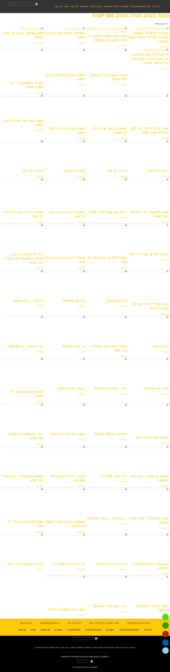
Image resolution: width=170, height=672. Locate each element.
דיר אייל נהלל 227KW (69, 564)
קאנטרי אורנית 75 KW (152, 437)
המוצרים (124, 6)
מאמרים (84, 6)
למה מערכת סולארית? (140, 6)
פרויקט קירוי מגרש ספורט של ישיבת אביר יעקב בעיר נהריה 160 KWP (150, 59)
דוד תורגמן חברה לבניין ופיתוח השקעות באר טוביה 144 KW (23, 258)
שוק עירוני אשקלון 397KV (66, 610)
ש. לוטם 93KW (74, 346)
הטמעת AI (93, 667)
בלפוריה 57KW (158, 171)
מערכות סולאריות (111, 6)
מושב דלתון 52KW (71, 388)
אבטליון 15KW (74, 171)
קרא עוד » (164, 47)
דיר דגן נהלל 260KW (111, 564)
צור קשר (58, 6)
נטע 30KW (161, 346)
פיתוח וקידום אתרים (80, 667)
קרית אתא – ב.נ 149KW (25, 346)
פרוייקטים (74, 6)
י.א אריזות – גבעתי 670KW (107, 518)
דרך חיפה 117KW (113, 476)
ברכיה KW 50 (117, 171)
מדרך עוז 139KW (156, 388)
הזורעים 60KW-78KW (111, 434)
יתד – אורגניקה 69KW (110, 388)
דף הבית (155, 6)
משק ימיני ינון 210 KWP (67, 434)
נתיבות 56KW (117, 301)
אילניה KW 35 (32, 171)
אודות (65, 6)
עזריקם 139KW (73, 301)
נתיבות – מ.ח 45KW (28, 301)
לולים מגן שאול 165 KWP (108, 212)
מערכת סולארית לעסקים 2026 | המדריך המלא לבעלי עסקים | (148, 37)
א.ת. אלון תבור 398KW (110, 606)
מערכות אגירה (95, 6)
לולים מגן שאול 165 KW (25, 564)
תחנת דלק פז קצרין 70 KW (149, 254)
